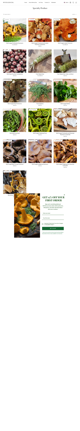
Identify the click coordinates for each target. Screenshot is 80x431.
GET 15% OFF (53, 228)
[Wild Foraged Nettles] (65, 90)
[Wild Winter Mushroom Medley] (14, 182)
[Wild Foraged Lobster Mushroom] (65, 30)
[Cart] (76, 2)
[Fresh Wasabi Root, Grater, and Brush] (65, 61)
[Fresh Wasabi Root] (40, 61)
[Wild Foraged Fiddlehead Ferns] (40, 120)
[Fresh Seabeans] (40, 90)
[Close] (64, 194)
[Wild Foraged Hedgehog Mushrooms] (40, 151)
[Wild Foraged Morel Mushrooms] (14, 90)
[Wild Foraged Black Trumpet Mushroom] (14, 151)
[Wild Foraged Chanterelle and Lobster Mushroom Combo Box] (40, 30)
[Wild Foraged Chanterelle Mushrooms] (14, 30)
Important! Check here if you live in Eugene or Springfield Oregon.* (53, 224)
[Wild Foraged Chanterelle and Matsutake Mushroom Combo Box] (65, 120)
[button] (73, 2)
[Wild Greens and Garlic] (14, 120)
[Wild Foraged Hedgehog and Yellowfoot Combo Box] (65, 151)
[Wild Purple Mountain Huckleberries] (14, 61)
